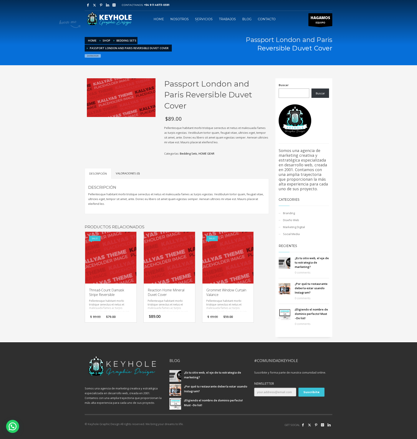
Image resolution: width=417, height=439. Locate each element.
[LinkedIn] (329, 425)
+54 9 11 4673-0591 (156, 5)
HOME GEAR (206, 153)
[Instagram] (114, 5)
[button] (12, 426)
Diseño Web (291, 220)
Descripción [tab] (98, 173)
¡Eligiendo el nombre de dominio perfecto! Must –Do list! (311, 313)
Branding (289, 213)
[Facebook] (88, 5)
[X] (94, 5)
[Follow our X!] (309, 425)
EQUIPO (320, 19)
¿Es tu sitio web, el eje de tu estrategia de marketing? (312, 262)
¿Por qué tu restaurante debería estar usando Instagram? (311, 288)
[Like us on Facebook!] (303, 425)
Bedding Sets (188, 153)
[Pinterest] (101, 5)
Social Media (291, 234)
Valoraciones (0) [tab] (128, 173)
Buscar (284, 85)
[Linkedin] (107, 5)
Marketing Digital (294, 227)
